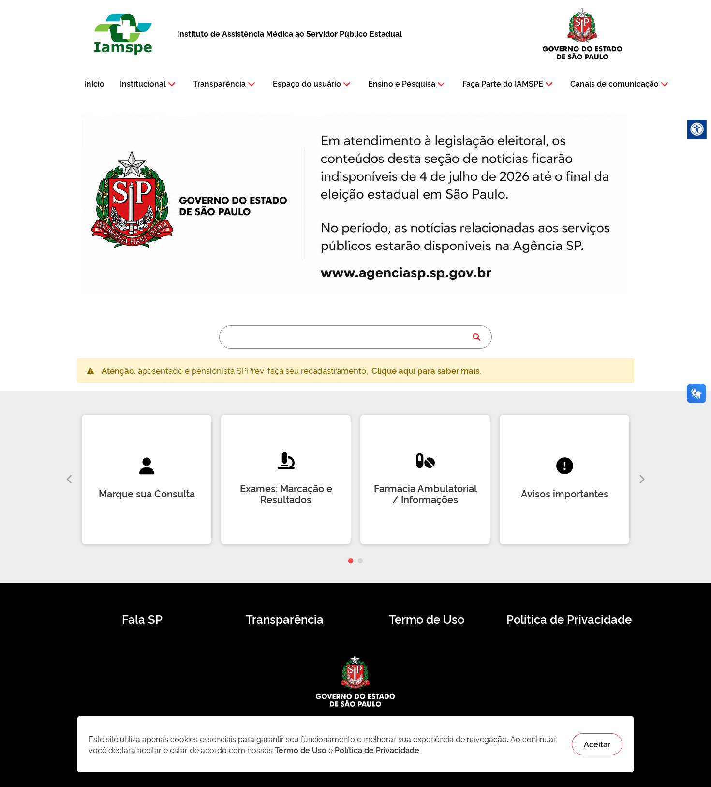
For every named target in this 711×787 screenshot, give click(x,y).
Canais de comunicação (614, 83)
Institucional (143, 83)
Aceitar (597, 744)
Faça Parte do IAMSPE (502, 83)
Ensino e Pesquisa (401, 83)
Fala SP (142, 619)
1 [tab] (351, 561)
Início (94, 83)
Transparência (219, 83)
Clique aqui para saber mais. (426, 370)
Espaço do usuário (307, 83)
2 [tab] (360, 561)
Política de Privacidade (569, 619)
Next (641, 479)
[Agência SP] (408, 273)
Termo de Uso (426, 619)
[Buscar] (476, 337)
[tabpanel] (146, 479)
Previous (69, 479)
